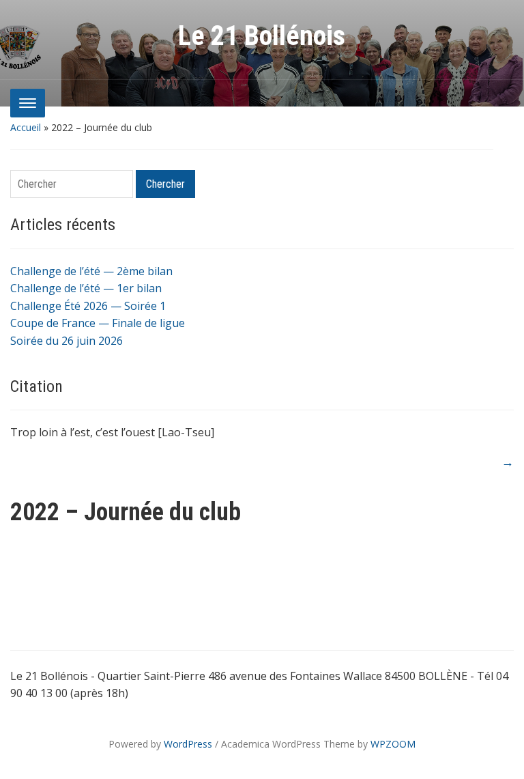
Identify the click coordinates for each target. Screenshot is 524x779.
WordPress (188, 743)
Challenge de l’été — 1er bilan (86, 288)
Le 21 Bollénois (261, 36)
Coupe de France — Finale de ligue (97, 322)
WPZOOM (393, 743)
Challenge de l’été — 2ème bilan (91, 271)
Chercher (165, 184)
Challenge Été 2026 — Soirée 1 (88, 305)
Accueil (25, 127)
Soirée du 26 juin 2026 (66, 340)
